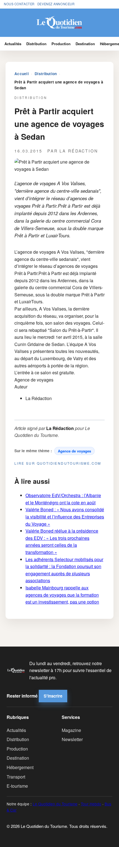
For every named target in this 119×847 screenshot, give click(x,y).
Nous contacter (19, 4)
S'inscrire (53, 696)
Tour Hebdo (91, 804)
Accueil (21, 73)
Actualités (12, 43)
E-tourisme (17, 786)
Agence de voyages (74, 451)
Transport (16, 777)
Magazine (71, 730)
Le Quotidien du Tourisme (55, 804)
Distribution (36, 43)
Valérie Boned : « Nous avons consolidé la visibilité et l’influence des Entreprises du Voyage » (64, 516)
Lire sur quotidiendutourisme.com (57, 463)
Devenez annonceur (56, 4)
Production (61, 43)
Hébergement (20, 767)
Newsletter (72, 739)
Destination (85, 43)
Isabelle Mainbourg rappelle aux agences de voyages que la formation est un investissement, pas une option (62, 594)
